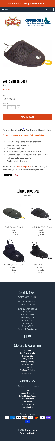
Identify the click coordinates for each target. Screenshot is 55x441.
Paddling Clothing (27, 361)
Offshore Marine (31, 430)
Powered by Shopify (27, 433)
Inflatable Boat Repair (27, 396)
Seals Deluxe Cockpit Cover (14, 228)
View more (27, 195)
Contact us (7, 135)
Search (27, 390)
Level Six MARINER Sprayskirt (41, 266)
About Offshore (27, 393)
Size (4, 96)
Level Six (41, 232)
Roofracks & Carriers (27, 370)
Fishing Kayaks (27, 359)
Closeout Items (27, 373)
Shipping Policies (27, 399)
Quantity (6, 104)
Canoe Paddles (27, 367)
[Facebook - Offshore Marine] (25, 336)
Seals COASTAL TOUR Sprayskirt (14, 266)
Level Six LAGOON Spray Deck (41, 228)
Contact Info (27, 401)
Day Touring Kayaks (27, 353)
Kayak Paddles (27, 364)
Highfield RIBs (27, 356)
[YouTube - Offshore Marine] (29, 336)
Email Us (34, 297)
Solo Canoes (27, 350)
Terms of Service (27, 404)
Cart (50, 10)
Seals (5, 85)
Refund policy (27, 407)
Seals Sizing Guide (23, 166)
